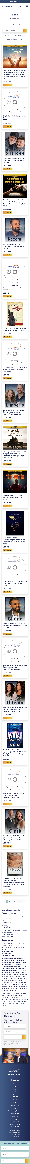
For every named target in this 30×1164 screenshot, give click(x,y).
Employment (15, 1122)
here (9, 999)
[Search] (25, 30)
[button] (28, 1)
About (15, 1100)
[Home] (7, 6)
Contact (15, 1119)
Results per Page (12, 39)
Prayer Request (15, 1113)
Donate (15, 1103)
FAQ (15, 1108)
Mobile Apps (15, 1105)
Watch (15, 1083)
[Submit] (24, 1037)
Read (15, 1089)
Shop (15, 1092)
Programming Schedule (15, 1111)
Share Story (15, 1116)
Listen (15, 1086)
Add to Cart (9, 85)
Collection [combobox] (14, 24)
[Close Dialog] (28, 1143)
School (15, 1094)
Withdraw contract (15, 1124)
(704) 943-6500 (15, 1134)
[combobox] (15, 30)
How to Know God (14, 1074)
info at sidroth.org (15, 1136)
